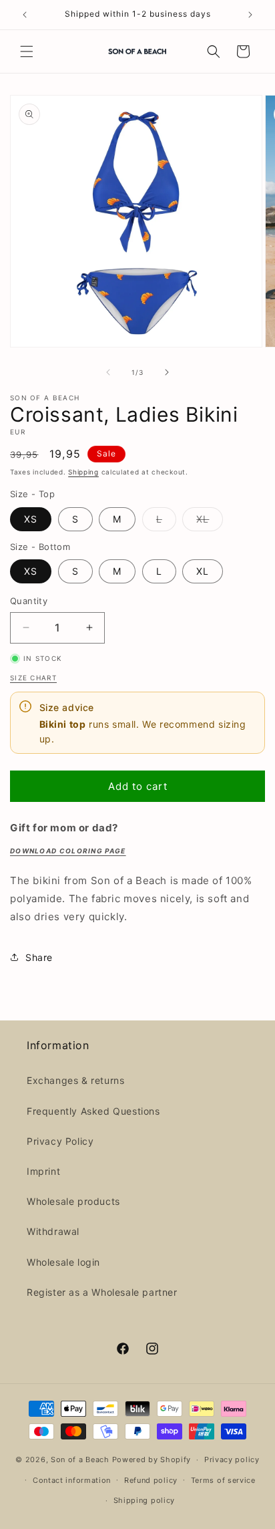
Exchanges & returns (75, 1080)
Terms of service (223, 1480)
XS (30, 519)
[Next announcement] (250, 14)
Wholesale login (63, 1262)
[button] (26, 51)
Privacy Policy (60, 1141)
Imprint (43, 1171)
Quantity (28, 600)
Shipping (83, 472)
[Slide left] (108, 372)
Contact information (72, 1480)
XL (209, 522)
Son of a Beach (80, 1459)
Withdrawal (53, 1231)
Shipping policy (144, 1500)
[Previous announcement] (24, 14)
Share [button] (39, 957)
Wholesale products (73, 1201)
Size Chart (33, 678)
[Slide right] (167, 372)
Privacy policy (232, 1459)
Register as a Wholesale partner (102, 1292)
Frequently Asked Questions (93, 1111)
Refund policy (151, 1480)
